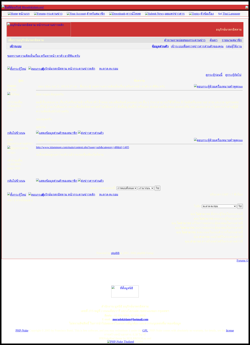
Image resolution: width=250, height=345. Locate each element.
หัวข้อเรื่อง (207, 13)
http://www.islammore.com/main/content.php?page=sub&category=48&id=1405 (82, 147)
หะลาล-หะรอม (108, 68)
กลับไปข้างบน (16, 132)
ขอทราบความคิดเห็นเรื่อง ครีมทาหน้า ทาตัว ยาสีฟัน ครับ (43, 55)
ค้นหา (213, 40)
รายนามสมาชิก (232, 40)
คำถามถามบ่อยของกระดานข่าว (184, 40)
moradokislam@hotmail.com (130, 319)
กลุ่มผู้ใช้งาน (234, 46)
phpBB (115, 253)
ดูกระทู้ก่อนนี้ (214, 74)
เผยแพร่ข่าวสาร (175, 13)
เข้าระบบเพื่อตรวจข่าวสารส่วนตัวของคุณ (197, 46)
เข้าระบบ (15, 46)
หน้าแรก (24, 13)
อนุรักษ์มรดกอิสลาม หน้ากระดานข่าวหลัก (68, 68)
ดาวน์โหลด (133, 13)
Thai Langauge (231, 13)
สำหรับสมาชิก (96, 13)
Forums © (242, 260)
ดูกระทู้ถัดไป (233, 74)
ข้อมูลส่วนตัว (160, 46)
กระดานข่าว (54, 13)
